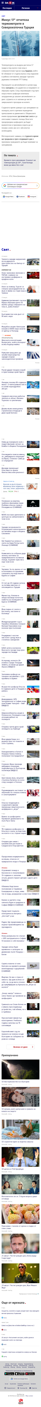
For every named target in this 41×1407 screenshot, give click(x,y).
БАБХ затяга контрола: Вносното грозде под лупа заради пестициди (13, 650)
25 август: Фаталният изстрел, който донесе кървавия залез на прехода (18, 1339)
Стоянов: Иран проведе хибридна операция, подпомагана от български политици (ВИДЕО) (13, 767)
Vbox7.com (14, 1364)
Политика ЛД (23, 1388)
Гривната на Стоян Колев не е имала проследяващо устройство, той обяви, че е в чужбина (14, 1008)
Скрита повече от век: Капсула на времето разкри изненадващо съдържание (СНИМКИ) (14, 967)
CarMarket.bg (8, 1365)
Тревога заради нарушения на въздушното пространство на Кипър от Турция (13, 262)
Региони (26, 8)
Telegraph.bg (31, 1367)
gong (5, 1356)
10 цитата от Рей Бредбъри (12, 1169)
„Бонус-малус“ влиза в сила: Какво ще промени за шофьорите (13, 995)
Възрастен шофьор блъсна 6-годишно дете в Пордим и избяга (14, 689)
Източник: (5, 176)
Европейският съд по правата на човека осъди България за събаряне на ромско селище (13, 1035)
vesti (5, 1344)
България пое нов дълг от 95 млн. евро (13, 315)
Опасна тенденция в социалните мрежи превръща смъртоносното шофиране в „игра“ (13, 806)
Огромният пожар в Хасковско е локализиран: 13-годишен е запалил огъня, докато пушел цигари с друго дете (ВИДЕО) (19, 875)
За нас (6, 1384)
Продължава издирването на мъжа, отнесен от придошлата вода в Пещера (14, 859)
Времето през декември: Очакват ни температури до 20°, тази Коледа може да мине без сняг (20, 162)
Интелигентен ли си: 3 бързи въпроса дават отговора (19, 1197)
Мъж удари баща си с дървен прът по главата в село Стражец (13, 741)
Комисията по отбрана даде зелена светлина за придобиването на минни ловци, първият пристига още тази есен (14, 557)
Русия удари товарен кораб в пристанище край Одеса (13, 371)
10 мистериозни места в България (15, 1082)
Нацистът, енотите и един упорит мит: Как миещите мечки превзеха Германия (20, 1312)
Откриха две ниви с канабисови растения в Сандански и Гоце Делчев (12, 843)
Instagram (33, 196)
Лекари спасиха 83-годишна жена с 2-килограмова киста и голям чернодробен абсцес (14, 385)
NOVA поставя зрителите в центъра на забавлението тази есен (13, 517)
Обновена (4, 868)
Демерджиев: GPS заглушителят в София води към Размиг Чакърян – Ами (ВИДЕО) (14, 702)
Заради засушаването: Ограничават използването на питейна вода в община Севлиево (14, 530)
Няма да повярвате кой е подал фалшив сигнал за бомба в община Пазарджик (14, 444)
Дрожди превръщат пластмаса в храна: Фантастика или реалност (13, 470)
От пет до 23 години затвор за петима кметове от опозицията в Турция (13, 585)
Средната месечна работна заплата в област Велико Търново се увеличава (13, 398)
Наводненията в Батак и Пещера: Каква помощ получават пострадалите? (13, 754)
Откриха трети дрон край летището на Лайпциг (12, 728)
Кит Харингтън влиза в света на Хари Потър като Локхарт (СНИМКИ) (13, 543)
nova (5, 1318)
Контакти (33, 1384)
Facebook (22, 196)
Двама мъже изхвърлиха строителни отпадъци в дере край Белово (12, 411)
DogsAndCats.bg (28, 1364)
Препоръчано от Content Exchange (28, 1294)
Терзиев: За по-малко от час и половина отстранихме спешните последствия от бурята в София (14, 572)
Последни (7, 8)
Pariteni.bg (6, 1367)
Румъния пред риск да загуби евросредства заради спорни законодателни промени (12, 356)
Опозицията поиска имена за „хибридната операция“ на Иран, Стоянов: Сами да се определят (13, 457)
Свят (5, 250)
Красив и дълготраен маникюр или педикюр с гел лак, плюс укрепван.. (14, 487)
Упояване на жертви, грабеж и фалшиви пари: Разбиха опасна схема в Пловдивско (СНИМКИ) (13, 504)
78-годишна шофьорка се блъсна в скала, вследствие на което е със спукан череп (14, 831)
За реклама (13, 1384)
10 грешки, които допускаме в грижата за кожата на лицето (18, 1110)
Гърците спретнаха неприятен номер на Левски (19, 1352)
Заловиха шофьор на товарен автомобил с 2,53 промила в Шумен (13, 676)
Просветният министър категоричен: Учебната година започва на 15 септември (12, 1022)
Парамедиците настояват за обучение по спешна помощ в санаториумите (14, 792)
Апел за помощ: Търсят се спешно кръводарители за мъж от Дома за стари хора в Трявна (14, 290)
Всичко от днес (20, 1047)
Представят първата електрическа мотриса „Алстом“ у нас (11, 913)
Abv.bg (7, 1364)
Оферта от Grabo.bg (7, 481)
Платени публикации (23, 1384)
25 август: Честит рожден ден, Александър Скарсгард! (19, 1257)
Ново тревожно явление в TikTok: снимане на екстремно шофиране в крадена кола (13, 276)
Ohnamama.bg (23, 1365)
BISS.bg (15, 1365)
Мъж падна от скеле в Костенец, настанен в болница (11, 611)
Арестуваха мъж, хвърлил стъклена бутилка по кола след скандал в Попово (13, 780)
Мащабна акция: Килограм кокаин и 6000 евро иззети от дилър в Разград (13, 329)
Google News (9, 196)
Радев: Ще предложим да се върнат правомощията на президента (14, 924)
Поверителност (11, 1388)
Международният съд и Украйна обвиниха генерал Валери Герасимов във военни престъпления (13, 625)
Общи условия (29, 1396)
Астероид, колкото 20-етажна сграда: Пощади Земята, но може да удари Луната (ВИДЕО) (13, 663)
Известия (34, 1388)
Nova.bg (24, 1367)
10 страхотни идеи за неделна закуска (17, 1142)
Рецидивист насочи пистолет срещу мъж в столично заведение (11, 637)
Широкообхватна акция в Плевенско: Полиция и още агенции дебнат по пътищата (14, 716)
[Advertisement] (20, 222)
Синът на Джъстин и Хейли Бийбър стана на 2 (18, 1325)
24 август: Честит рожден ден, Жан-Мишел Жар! (19, 1286)
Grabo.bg (31, 1365)
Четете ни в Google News (21, 1379)
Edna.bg (13, 1367)
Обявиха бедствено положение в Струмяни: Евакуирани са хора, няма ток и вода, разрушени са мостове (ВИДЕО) (20, 890)
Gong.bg (20, 1364)
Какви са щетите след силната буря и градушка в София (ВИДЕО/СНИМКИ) (13, 902)
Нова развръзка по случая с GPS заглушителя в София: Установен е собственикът (14, 938)
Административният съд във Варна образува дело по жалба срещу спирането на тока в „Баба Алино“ (14, 303)
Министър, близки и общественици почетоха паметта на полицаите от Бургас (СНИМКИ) (12, 598)
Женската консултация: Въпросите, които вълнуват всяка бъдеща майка (14, 342)
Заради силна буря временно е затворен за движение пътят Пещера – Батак (13, 951)
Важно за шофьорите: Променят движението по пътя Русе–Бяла (13, 819)
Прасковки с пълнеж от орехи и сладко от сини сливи (19, 1227)
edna (5, 1330)
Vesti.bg (18, 1367)
